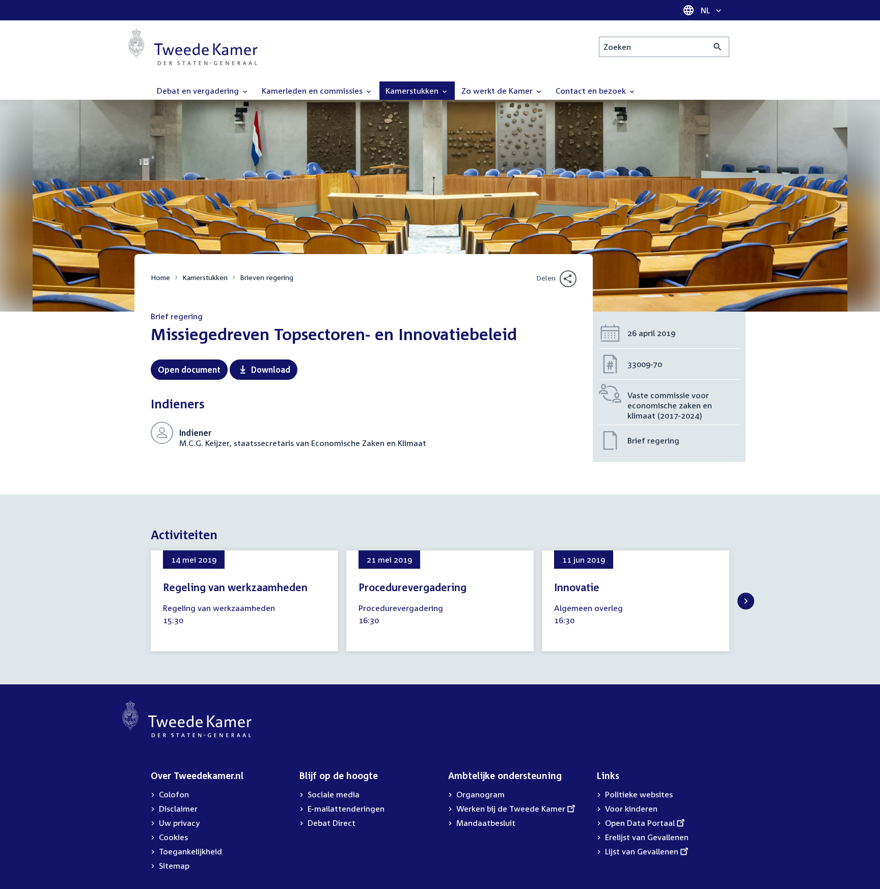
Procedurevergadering (412, 587)
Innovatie (576, 587)
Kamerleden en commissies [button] (313, 91)
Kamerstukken (205, 277)
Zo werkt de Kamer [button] (498, 91)
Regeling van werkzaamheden (235, 587)
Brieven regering (266, 277)
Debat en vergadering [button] (199, 91)
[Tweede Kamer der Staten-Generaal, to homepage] (193, 47)
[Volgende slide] (745, 601)
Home (160, 277)
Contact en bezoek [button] (592, 91)
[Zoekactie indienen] (717, 47)
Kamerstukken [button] (413, 91)
